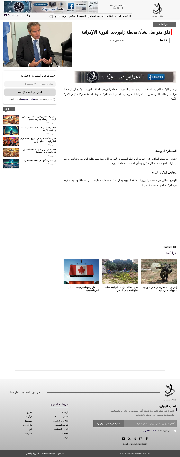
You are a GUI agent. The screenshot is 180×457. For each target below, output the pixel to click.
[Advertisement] (120, 124)
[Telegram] (119, 62)
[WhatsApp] (137, 62)
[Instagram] (17, 15)
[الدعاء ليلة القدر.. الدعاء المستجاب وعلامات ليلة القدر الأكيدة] (11, 130)
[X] (9, 15)
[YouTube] (123, 439)
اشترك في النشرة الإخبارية (30, 92)
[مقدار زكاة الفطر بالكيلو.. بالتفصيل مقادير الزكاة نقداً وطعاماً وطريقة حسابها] (11, 119)
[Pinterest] (147, 62)
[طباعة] (128, 62)
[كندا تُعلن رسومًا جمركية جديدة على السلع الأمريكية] (81, 271)
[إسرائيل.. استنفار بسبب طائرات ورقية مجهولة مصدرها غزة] (159, 271)
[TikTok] (13, 15)
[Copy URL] (109, 62)
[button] (28, 15)
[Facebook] (21, 15)
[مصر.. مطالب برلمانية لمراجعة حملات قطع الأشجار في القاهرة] (120, 271)
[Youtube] (5, 15)
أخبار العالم (164, 24)
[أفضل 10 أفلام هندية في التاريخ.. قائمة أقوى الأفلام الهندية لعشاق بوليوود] (11, 141)
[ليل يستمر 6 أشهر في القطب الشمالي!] (11, 163)
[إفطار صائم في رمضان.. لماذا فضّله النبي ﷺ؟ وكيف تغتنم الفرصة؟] (11, 152)
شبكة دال (162, 40)
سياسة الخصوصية (28, 99)
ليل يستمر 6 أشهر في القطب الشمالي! (40, 160)
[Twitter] (129, 439)
